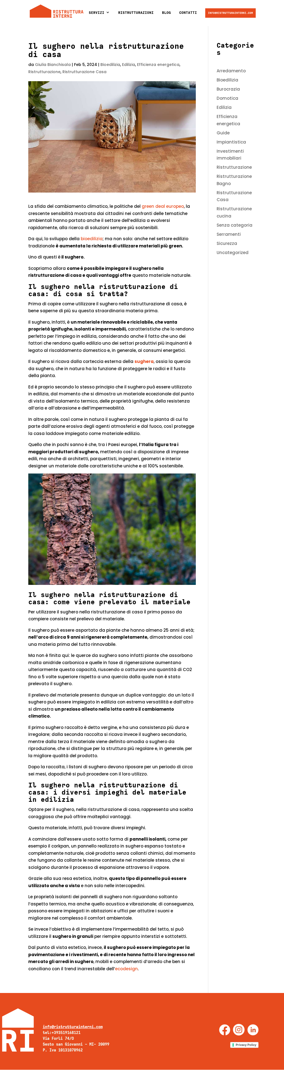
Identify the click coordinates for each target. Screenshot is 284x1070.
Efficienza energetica (158, 64)
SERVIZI (96, 12)
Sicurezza (227, 243)
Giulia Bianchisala (53, 64)
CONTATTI (188, 12)
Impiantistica (231, 142)
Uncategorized (232, 252)
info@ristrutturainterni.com (230, 13)
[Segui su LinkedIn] (252, 1029)
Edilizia (128, 64)
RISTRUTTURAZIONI (136, 12)
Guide (223, 133)
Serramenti (229, 234)
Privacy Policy (246, 1045)
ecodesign (126, 969)
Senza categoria (234, 225)
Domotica (227, 98)
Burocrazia (228, 89)
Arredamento (231, 71)
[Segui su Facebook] (224, 1029)
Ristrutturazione (44, 72)
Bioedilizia (110, 64)
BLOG (166, 12)
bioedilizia (92, 239)
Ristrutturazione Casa (84, 72)
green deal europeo (163, 206)
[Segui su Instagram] (238, 1029)
